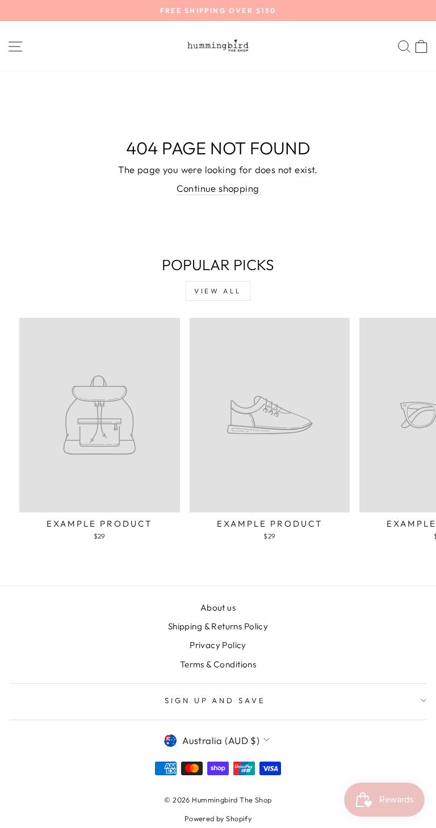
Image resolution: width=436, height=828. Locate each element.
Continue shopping (218, 188)
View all (218, 291)
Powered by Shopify (218, 818)
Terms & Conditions (218, 664)
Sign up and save (215, 700)
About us (218, 607)
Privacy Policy (218, 645)
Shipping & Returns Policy (218, 626)
